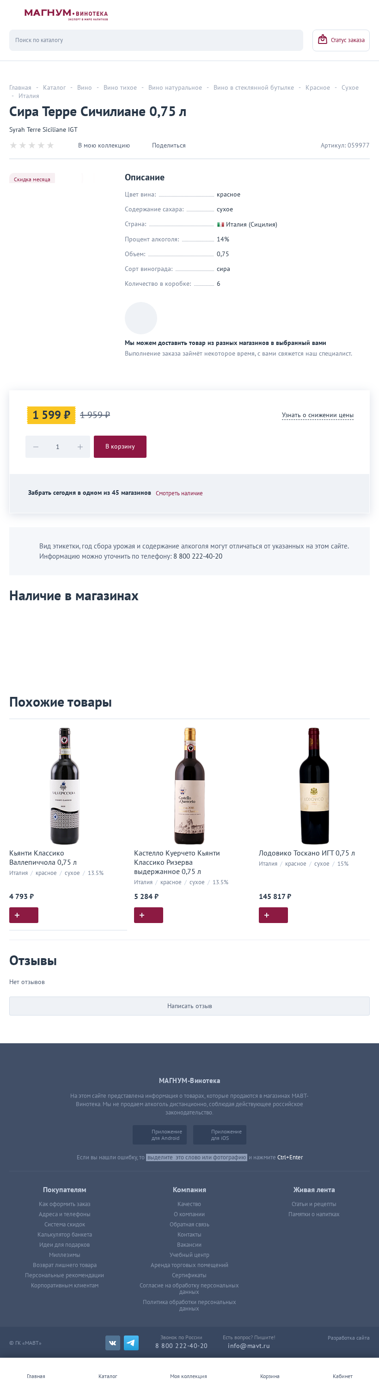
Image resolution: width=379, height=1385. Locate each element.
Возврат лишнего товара (65, 1265)
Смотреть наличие (179, 493)
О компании (189, 1214)
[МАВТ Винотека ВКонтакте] (112, 1343)
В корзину (120, 446)
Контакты (189, 1234)
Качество (189, 1204)
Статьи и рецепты (314, 1204)
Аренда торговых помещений (189, 1265)
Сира (223, 269)
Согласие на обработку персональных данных (189, 1289)
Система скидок (64, 1224)
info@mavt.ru (249, 1346)
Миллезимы (64, 1255)
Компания (189, 1190)
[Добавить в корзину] (23, 915)
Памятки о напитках (314, 1214)
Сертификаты (189, 1275)
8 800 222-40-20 (197, 556)
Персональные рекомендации (64, 1275)
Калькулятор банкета (64, 1234)
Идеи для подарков (64, 1245)
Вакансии (189, 1245)
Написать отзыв (189, 1006)
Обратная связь (189, 1224)
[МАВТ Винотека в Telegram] (131, 1343)
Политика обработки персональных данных (189, 1305)
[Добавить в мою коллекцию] (115, 730)
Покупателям (64, 1190)
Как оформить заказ (65, 1204)
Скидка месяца (32, 179)
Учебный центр (189, 1255)
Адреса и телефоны (65, 1214)
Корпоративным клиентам (64, 1285)
